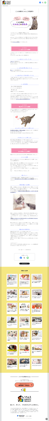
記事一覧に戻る (6, 5)
